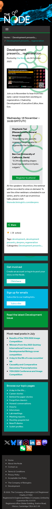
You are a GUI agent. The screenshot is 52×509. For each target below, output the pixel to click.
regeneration (31, 242)
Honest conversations (20, 403)
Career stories (16, 393)
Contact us (12, 466)
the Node (21, 58)
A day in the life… (17, 390)
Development (14, 486)
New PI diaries (16, 423)
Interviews (14, 410)
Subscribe (16, 303)
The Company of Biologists (19, 482)
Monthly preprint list (19, 420)
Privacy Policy (13, 474)
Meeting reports (17, 416)
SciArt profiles (16, 426)
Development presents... (25, 37)
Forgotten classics (18, 400)
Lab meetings (15, 413)
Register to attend (25, 177)
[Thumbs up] (8, 232)
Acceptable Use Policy (17, 478)
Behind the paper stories (21, 396)
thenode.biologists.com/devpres (23, 202)
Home (7, 37)
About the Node (15, 463)
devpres (20, 242)
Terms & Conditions (16, 471)
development (18, 239)
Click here (16, 281)
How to (12, 406)
